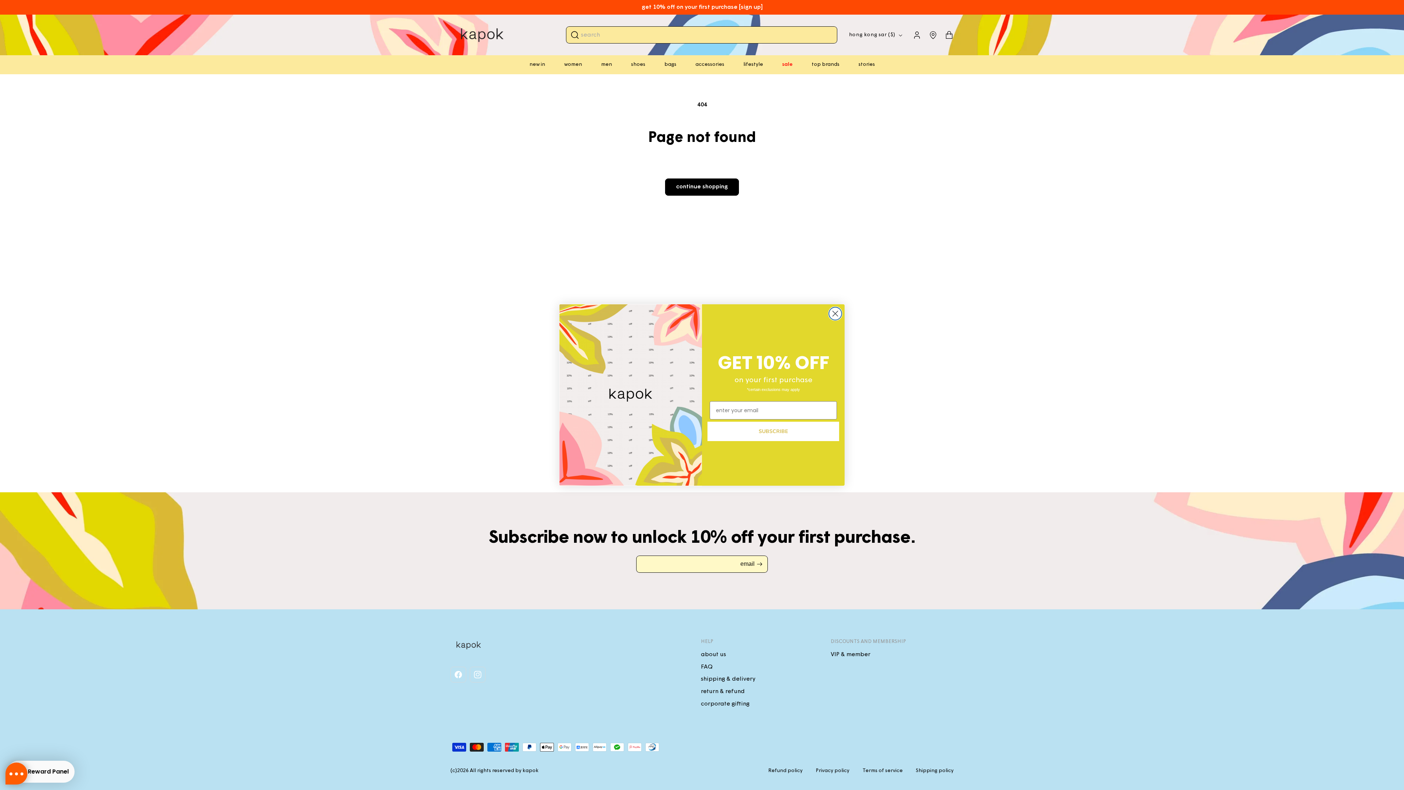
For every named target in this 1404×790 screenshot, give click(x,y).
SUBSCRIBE (773, 431)
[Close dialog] (835, 313)
